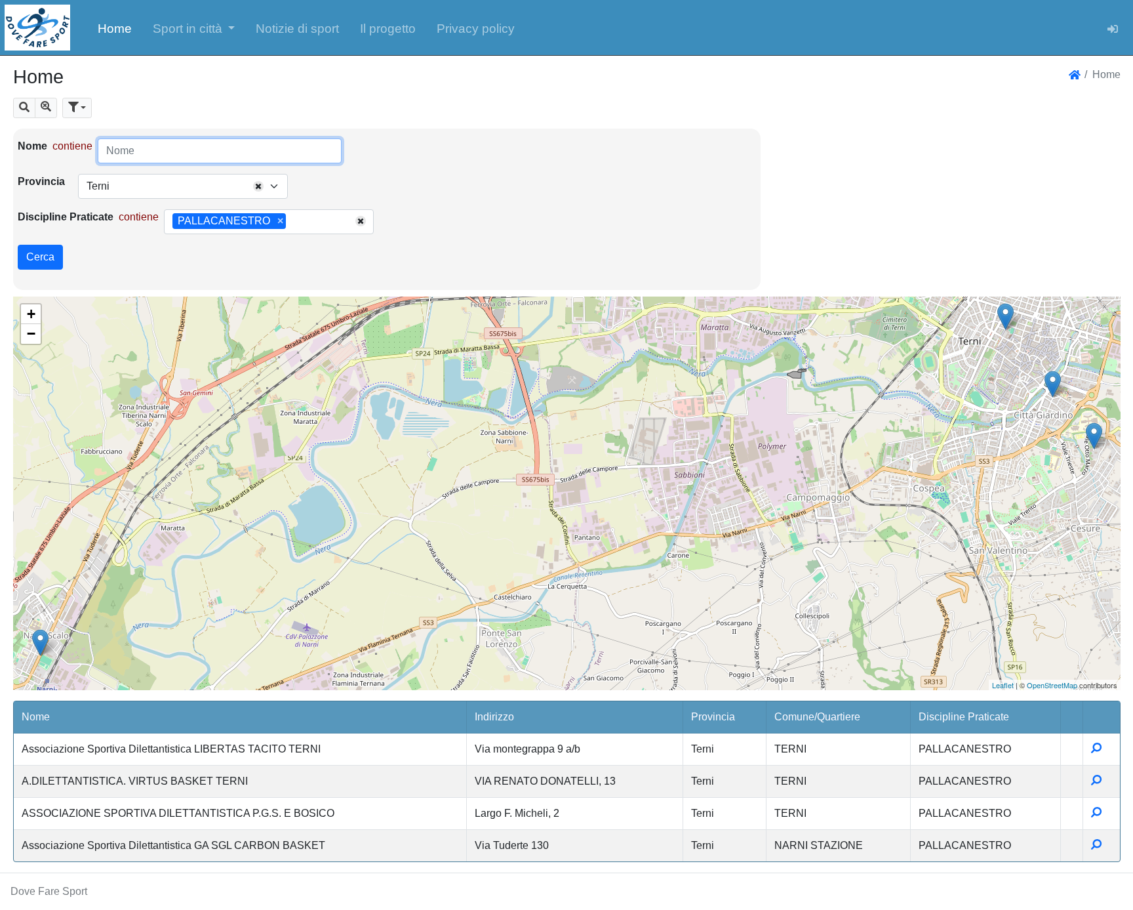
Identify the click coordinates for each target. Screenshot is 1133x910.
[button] (194, 27)
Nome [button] (36, 716)
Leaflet (1003, 685)
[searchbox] (294, 222)
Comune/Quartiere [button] (817, 716)
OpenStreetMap (1052, 685)
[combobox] (183, 186)
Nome (32, 146)
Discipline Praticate (65, 216)
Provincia (41, 181)
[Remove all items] (258, 186)
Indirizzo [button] (494, 716)
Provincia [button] (713, 716)
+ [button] (31, 314)
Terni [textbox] (98, 186)
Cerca (40, 256)
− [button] (31, 333)
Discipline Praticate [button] (964, 716)
